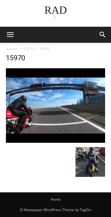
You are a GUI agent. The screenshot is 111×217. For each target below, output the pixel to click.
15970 (28, 48)
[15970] (55, 141)
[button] (102, 35)
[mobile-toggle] (10, 35)
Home (56, 199)
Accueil (12, 48)
